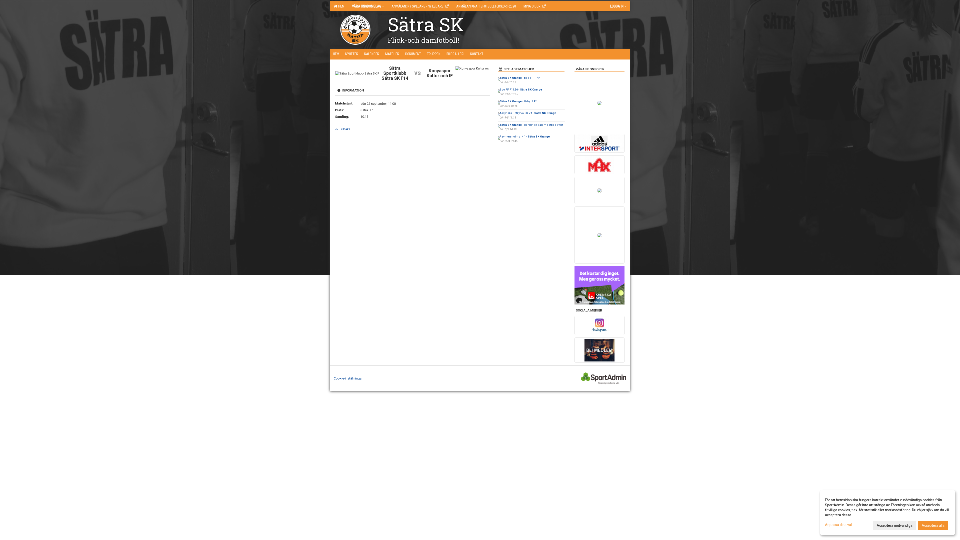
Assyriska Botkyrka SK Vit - (528, 113)
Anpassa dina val (838, 525)
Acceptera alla (933, 526)
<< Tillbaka (342, 129)
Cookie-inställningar (348, 378)
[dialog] (887, 512)
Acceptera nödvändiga (894, 526)
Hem (340, 6)
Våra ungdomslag (366, 6)
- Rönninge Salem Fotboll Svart (531, 124)
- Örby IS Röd (519, 101)
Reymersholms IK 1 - (525, 136)
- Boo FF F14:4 (520, 78)
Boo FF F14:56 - (521, 89)
